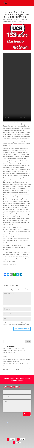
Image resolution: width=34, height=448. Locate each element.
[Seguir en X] (18, 439)
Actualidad (24, 19)
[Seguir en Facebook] (8, 439)
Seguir (12, 439)
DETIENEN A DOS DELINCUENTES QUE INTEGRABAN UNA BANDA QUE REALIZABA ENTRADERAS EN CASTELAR (14, 350)
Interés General (7, 21)
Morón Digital (8, 19)
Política (14, 21)
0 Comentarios (20, 21)
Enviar (26, 414)
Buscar (28, 341)
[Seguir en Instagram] (14, 442)
